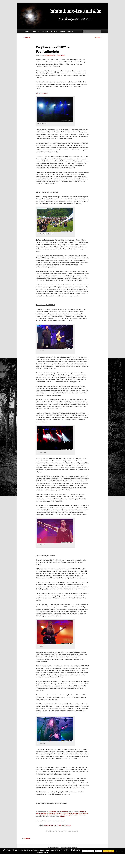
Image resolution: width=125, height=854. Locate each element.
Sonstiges (70, 31)
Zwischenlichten (81, 815)
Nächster (98, 37)
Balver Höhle (42, 813)
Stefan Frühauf (61, 55)
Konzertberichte (63, 811)
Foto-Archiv (54, 31)
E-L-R (60, 813)
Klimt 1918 (72, 813)
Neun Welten (78, 813)
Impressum (27, 838)
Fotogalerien (45, 31)
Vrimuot (75, 815)
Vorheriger (27, 37)
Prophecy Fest (39, 815)
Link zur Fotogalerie (41, 93)
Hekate (67, 813)
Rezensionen (35, 31)
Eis (64, 813)
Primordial (85, 813)
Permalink (62, 816)
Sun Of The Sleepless (66, 815)
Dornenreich (55, 813)
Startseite (26, 31)
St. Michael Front (56, 815)
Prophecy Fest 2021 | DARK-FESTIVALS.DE (57, 825)
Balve (37, 813)
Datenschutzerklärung (53, 847)
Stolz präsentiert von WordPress (69, 847)
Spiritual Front (47, 815)
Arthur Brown (82, 811)
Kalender (62, 31)
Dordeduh (49, 813)
